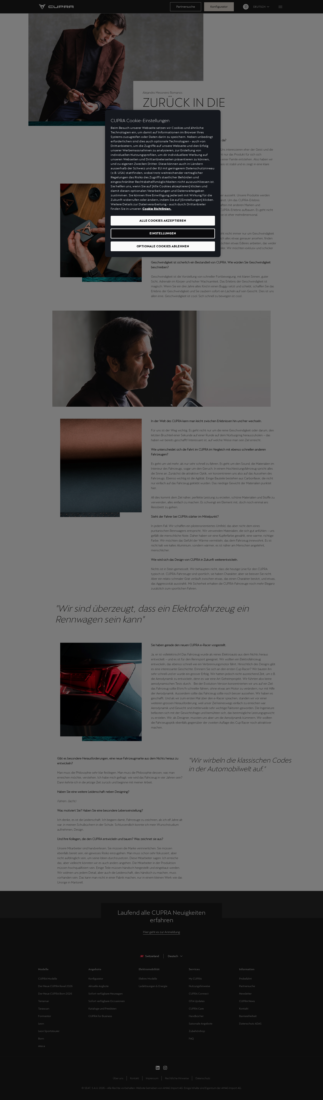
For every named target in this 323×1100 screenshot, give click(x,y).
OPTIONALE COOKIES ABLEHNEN (163, 246)
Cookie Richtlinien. (157, 209)
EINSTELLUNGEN (163, 233)
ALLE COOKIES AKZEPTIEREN (162, 220)
